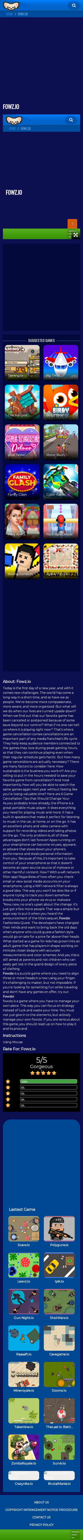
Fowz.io (23, 14)
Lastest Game (22, 1209)
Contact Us (41, 1517)
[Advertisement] (41, 61)
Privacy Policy (42, 1525)
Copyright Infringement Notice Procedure (41, 1510)
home (9, 14)
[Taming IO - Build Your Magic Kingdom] (11, 6)
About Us (41, 1502)
